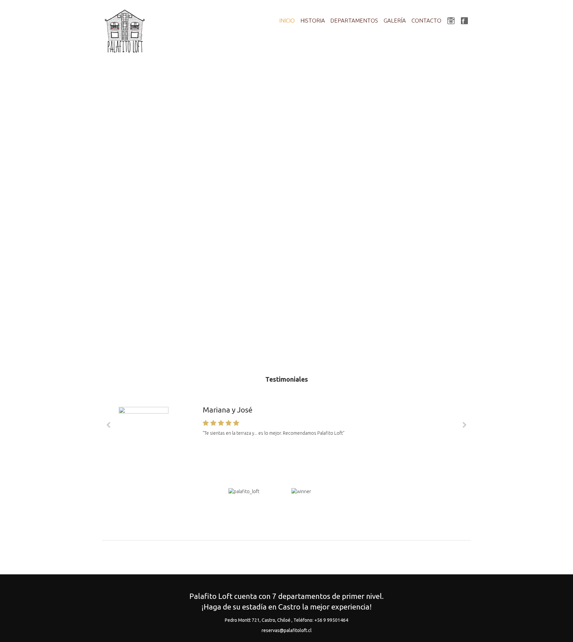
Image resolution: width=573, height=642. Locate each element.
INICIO (287, 20)
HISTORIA (312, 20)
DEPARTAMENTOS (354, 20)
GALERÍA (395, 20)
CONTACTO (426, 20)
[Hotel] (125, 31)
